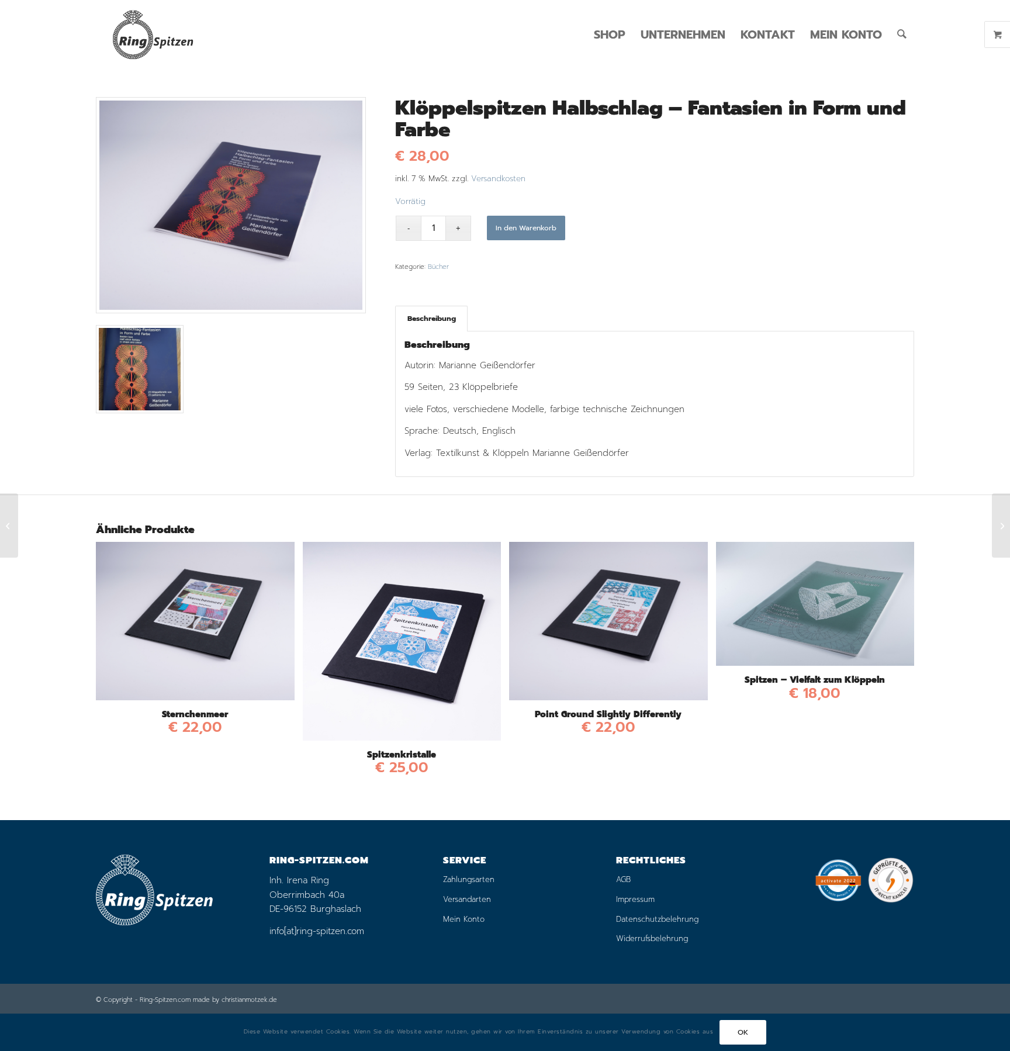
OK (743, 1032)
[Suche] (902, 34)
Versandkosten (498, 178)
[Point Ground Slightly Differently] (9, 525)
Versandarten (467, 899)
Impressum (635, 899)
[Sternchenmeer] (1001, 525)
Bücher (438, 267)
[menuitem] (609, 34)
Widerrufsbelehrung (652, 938)
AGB (623, 879)
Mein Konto (464, 919)
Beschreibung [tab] (431, 318)
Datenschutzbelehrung (657, 919)
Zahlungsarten (468, 879)
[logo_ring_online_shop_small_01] (152, 34)
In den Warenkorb (526, 228)
